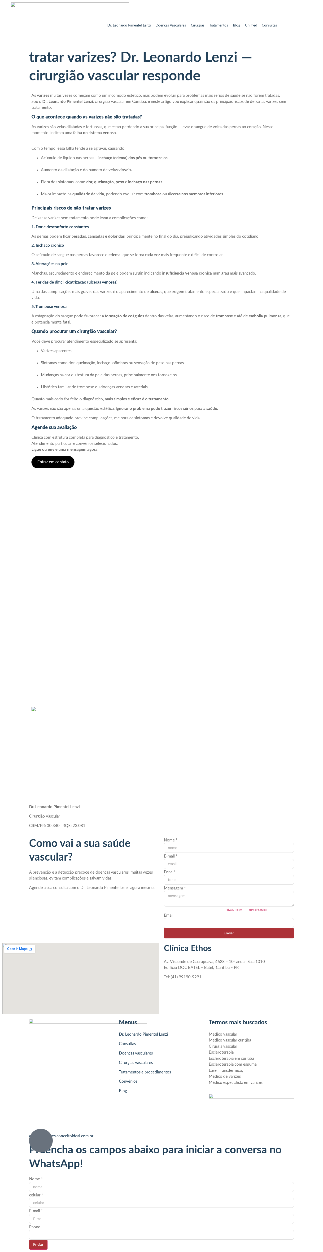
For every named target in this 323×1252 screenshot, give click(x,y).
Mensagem (175, 888)
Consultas (269, 25)
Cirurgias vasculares (136, 1063)
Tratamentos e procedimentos (145, 1072)
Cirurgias (198, 25)
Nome (170, 840)
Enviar (229, 933)
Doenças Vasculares (171, 25)
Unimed (251, 25)
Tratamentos (218, 25)
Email (168, 915)
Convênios (128, 1081)
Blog (236, 25)
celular (36, 1195)
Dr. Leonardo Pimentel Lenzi (129, 25)
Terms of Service (257, 910)
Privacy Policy (234, 910)
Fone (169, 872)
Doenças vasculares (136, 1053)
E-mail (170, 856)
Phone (34, 1227)
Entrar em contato (53, 462)
